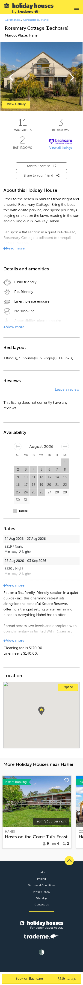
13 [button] (49, 477)
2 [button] (18, 469)
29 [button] (65, 492)
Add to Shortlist (38, 166)
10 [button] (26, 477)
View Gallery (16, 104)
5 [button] (41, 469)
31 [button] (25, 500)
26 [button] (41, 492)
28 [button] (57, 492)
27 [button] (49, 492)
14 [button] (57, 477)
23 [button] (18, 492)
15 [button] (65, 477)
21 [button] (57, 485)
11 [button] (33, 477)
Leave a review (67, 389)
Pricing (41, 878)
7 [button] (57, 469)
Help (41, 872)
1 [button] (65, 462)
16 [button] (18, 485)
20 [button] (49, 485)
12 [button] (41, 477)
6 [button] (49, 469)
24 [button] (26, 492)
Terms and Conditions (41, 885)
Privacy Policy (41, 891)
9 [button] (18, 477)
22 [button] (65, 485)
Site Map (41, 898)
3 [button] (26, 469)
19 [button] (41, 485)
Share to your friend (39, 175)
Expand (67, 687)
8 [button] (65, 469)
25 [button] (34, 492)
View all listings (60, 148)
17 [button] (25, 485)
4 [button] (34, 469)
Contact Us (42, 904)
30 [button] (18, 500)
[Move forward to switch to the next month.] (65, 446)
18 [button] (34, 485)
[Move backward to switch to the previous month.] (17, 446)
